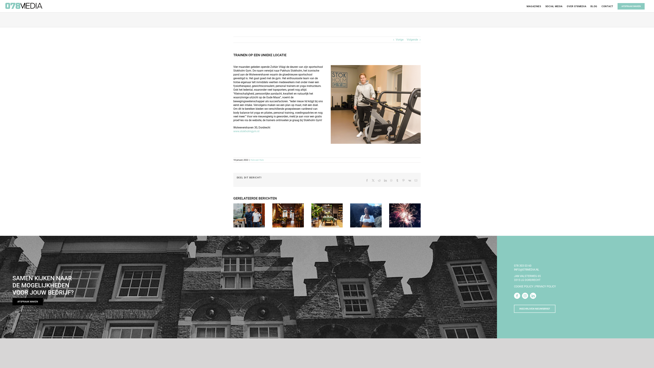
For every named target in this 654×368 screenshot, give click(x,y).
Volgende (412, 39)
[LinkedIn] (533, 296)
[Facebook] (517, 296)
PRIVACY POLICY (545, 286)
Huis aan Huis (257, 160)
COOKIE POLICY (523, 286)
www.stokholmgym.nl (246, 131)
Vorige (399, 39)
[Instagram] (525, 296)
